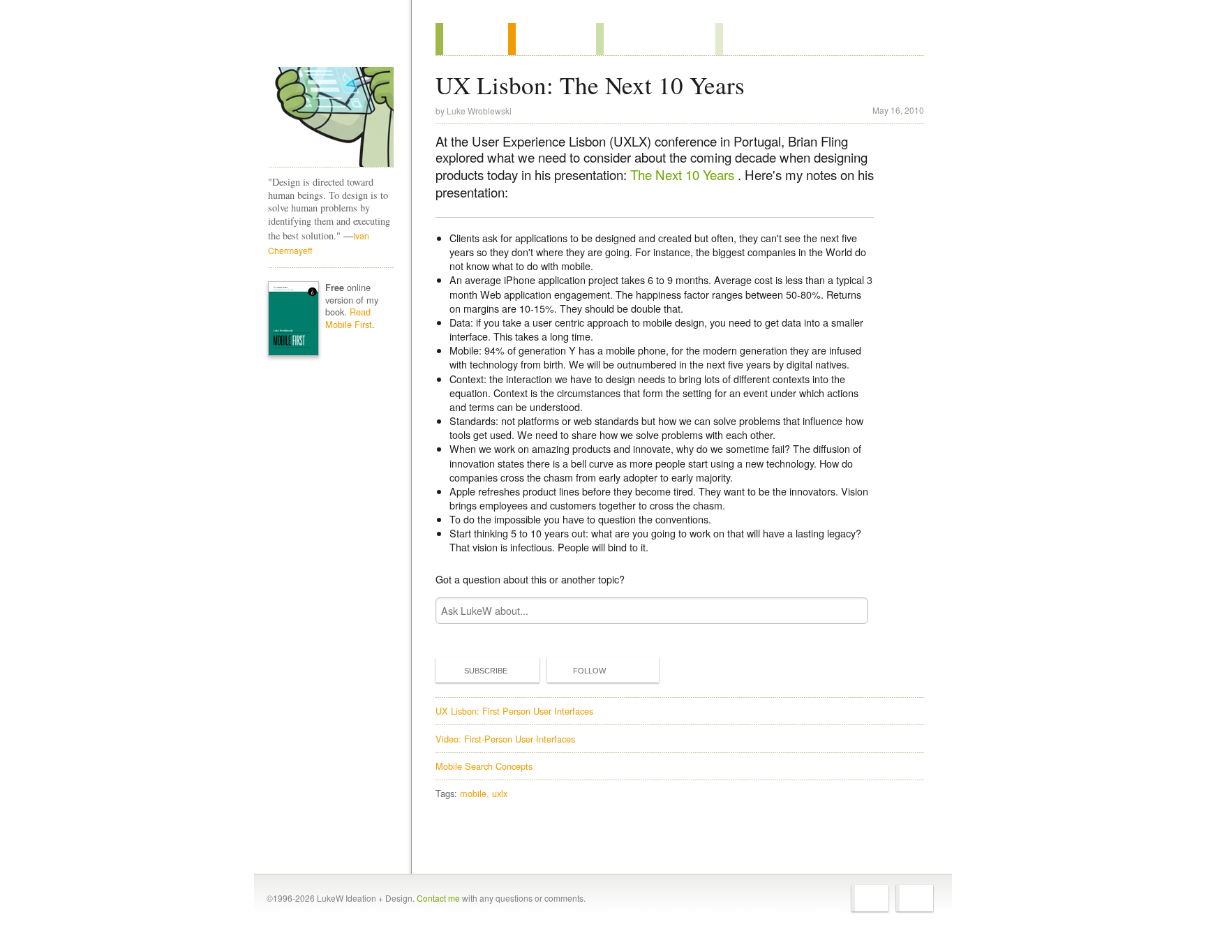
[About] (472, 39)
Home (326, 41)
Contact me (438, 898)
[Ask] (743, 39)
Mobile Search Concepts (484, 766)
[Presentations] (655, 39)
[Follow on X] (869, 898)
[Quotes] (552, 39)
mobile (473, 793)
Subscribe (485, 670)
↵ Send (848, 611)
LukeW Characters (331, 117)
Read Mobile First (348, 318)
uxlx (499, 793)
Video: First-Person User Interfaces (505, 738)
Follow (589, 670)
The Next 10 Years (684, 174)
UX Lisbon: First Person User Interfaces (514, 710)
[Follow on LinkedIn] (914, 898)
